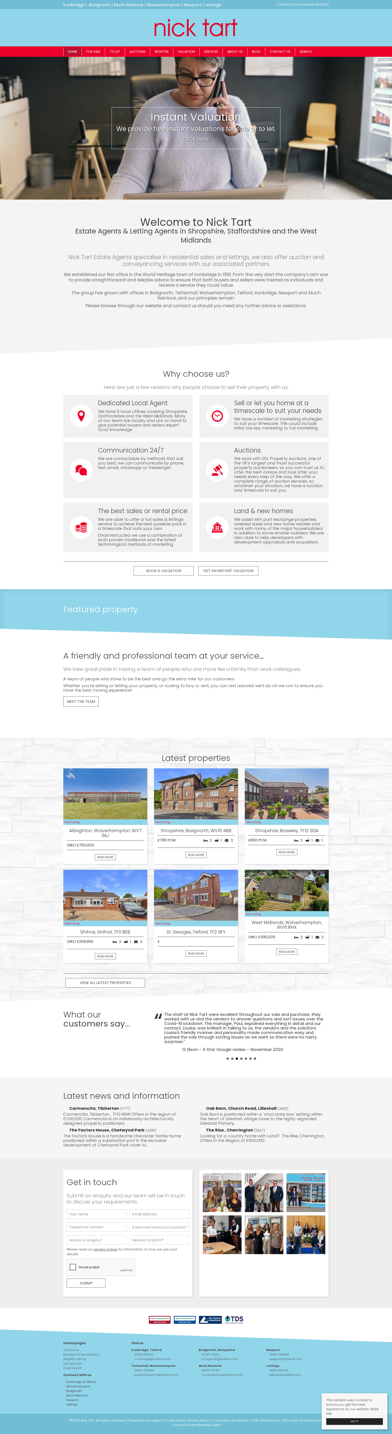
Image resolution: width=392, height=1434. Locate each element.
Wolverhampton (163, 5)
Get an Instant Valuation (228, 570)
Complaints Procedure (230, 1403)
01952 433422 (144, 1337)
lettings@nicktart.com (285, 1357)
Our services (72, 1346)
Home (72, 51)
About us (235, 51)
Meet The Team (81, 701)
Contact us (280, 51)
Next (322, 1023)
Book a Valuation (163, 570)
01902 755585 (144, 1353)
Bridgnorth (99, 5)
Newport (192, 5)
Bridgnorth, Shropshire (217, 1332)
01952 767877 (211, 1353)
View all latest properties (105, 982)
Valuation (186, 51)
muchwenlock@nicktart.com (222, 1357)
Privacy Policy (198, 1403)
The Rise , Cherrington (230, 1112)
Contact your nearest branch (302, 4)
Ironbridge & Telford (81, 1364)
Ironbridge (73, 5)
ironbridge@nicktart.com (152, 1341)
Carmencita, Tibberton (94, 1091)
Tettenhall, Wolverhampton (153, 1348)
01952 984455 (279, 1337)
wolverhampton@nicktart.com (156, 1357)
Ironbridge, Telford (146, 1332)
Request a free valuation (81, 1337)
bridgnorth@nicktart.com (220, 1341)
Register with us (74, 1341)
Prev (160, 1023)
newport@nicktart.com (285, 1341)
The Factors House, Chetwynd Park (107, 1112)
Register (162, 51)
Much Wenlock (128, 5)
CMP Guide (289, 1403)
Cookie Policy (174, 1403)
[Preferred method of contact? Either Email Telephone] (159, 1211)
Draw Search (72, 1351)
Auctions (137, 51)
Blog (256, 51)
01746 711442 (210, 1337)
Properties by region (144, 1403)
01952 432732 (278, 1353)
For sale (93, 51)
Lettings (213, 5)
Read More (105, 857)
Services (211, 51)
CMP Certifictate (264, 1403)
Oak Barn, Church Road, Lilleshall (241, 1091)
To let (115, 51)
